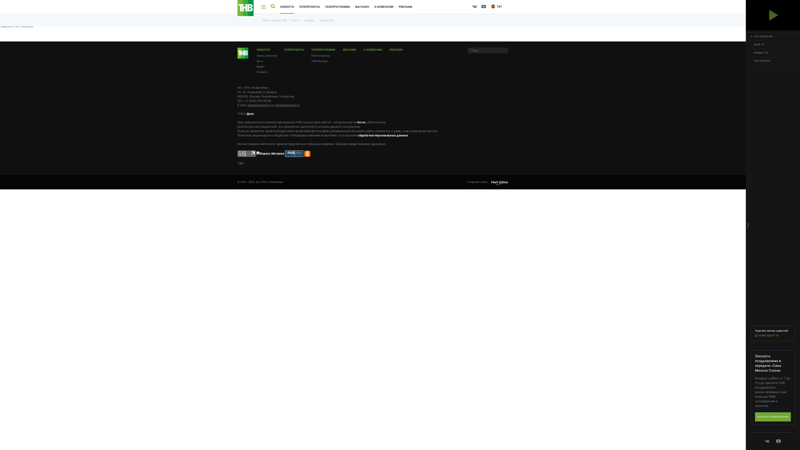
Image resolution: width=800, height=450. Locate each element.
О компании (384, 6)
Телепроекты (309, 6)
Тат (499, 6)
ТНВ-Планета (319, 61)
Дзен (250, 113)
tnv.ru (361, 122)
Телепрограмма (337, 6)
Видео (310, 20)
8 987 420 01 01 (769, 335)
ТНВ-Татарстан (320, 55)
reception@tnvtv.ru (261, 105)
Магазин (362, 6)
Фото (296, 20)
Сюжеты (326, 20)
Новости (287, 6)
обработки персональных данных (383, 135)
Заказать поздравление (773, 417)
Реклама (405, 6)
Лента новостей (274, 20)
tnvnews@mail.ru (287, 105)
